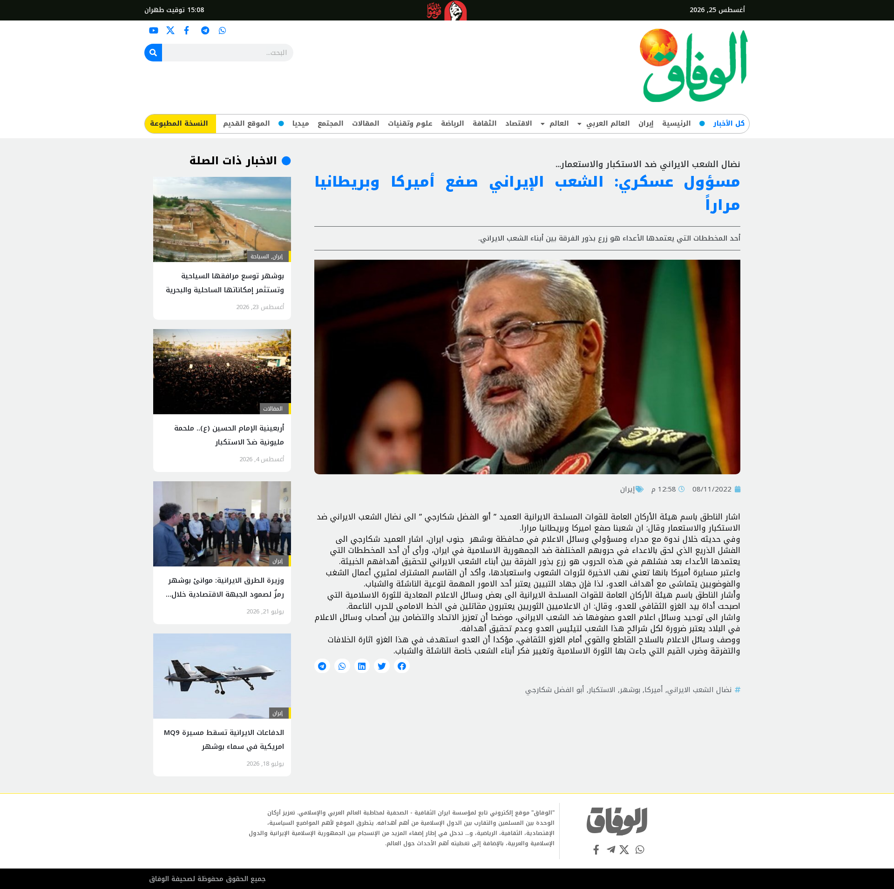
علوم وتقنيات (410, 123)
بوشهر (630, 689)
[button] (402, 666)
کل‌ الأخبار (729, 123)
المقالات (365, 123)
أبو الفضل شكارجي (554, 689)
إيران (646, 123)
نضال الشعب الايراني (699, 689)
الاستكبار (602, 689)
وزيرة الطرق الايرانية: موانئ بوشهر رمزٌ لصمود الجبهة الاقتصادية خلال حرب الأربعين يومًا (226, 594)
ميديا (300, 123)
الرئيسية (676, 123)
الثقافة (485, 123)
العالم (559, 123)
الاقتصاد (518, 123)
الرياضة (452, 123)
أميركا (653, 689)
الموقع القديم (246, 123)
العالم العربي (608, 123)
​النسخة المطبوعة (179, 123)
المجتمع (331, 123)
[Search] (153, 52)
